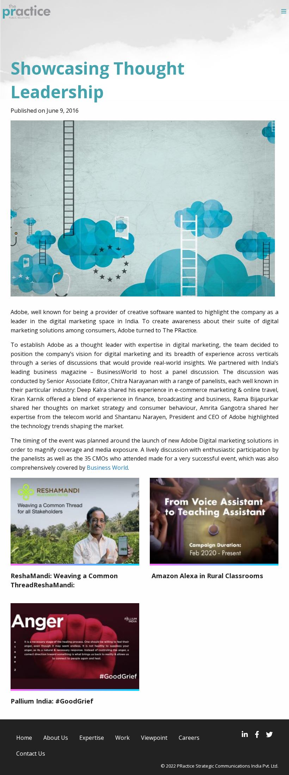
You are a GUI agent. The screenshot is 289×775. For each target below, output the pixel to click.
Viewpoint (154, 738)
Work (122, 738)
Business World (107, 467)
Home (24, 738)
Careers (189, 738)
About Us (55, 738)
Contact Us (30, 753)
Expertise (91, 738)
